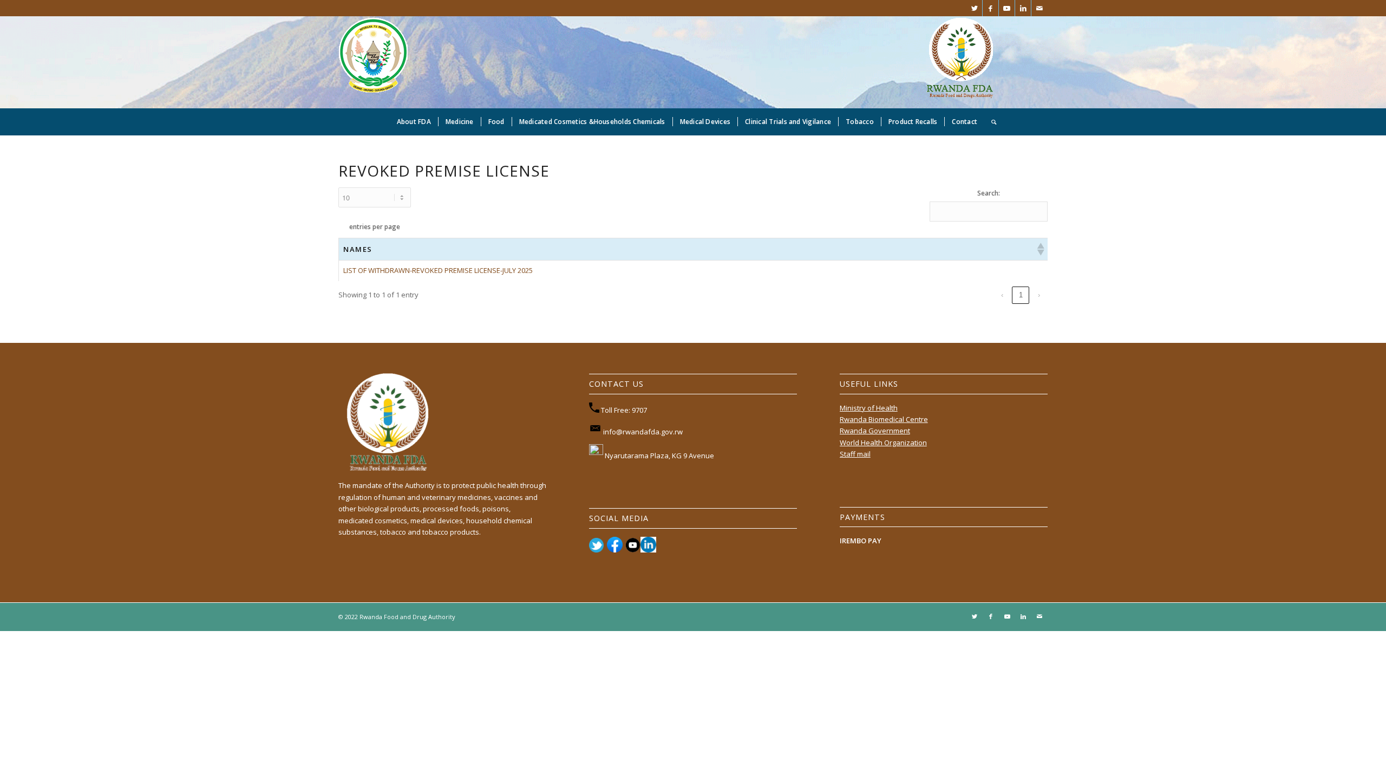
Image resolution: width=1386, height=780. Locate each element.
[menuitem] (414, 121)
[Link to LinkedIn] (1023, 8)
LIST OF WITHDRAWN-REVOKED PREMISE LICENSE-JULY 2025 (438, 270)
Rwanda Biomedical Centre (884, 419)
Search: (988, 193)
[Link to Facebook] (990, 8)
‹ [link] (1002, 295)
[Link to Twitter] (974, 8)
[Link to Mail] (1039, 8)
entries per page (374, 226)
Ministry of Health (869, 408)
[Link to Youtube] (1007, 8)
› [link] (1039, 295)
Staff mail (855, 454)
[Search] (990, 121)
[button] (1040, 249)
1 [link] (1021, 295)
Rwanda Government (875, 430)
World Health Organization (883, 442)
